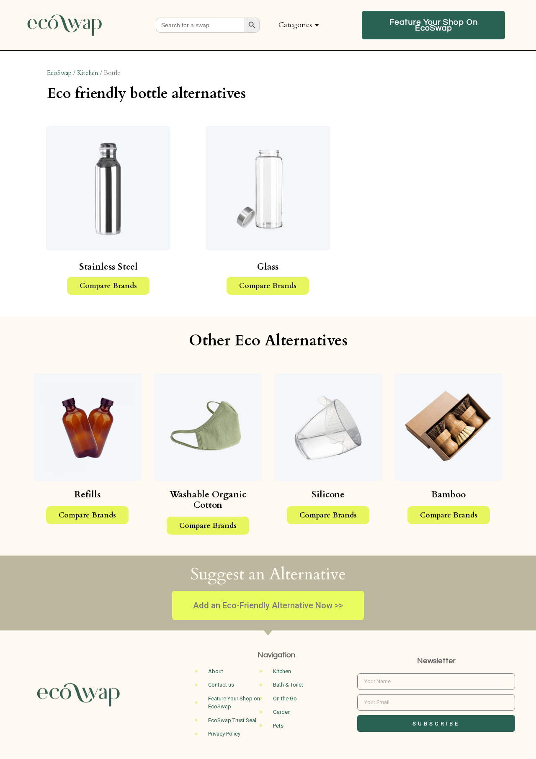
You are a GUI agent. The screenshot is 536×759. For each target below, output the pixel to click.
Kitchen (87, 73)
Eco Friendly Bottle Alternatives (146, 93)
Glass (267, 267)
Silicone (328, 495)
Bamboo (448, 495)
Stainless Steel (108, 267)
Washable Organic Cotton (208, 500)
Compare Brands (108, 286)
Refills (87, 495)
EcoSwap (59, 73)
